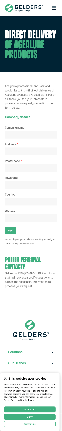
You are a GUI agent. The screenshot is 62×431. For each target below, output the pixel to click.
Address (11, 145)
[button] (54, 8)
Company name (15, 128)
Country (10, 195)
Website (10, 211)
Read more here (26, 244)
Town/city (11, 178)
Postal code (13, 161)
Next (10, 230)
